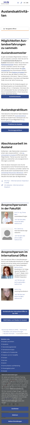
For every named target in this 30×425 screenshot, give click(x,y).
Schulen (4, 357)
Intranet (4, 371)
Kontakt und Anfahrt (8, 341)
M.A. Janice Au (18, 228)
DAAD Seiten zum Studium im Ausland (15, 320)
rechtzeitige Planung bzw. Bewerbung (12, 172)
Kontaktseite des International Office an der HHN (15, 312)
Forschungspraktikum (15, 130)
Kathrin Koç (17, 289)
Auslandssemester (15, 96)
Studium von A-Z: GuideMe (10, 355)
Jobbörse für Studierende (9, 352)
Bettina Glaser (18, 267)
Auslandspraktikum (20, 115)
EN (27, 2)
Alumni (4, 363)
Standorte (5, 344)
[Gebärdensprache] (21, 2)
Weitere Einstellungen (15, 421)
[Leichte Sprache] (18, 2)
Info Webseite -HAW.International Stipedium (13, 186)
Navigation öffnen (11, 28)
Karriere (4, 360)
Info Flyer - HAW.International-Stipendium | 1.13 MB (16, 181)
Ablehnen (15, 415)
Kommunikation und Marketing (11, 365)
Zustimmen (15, 408)
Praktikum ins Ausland (15, 124)
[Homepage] (5, 3)
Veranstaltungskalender (9, 347)
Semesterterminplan (8, 349)
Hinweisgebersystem (8, 368)
